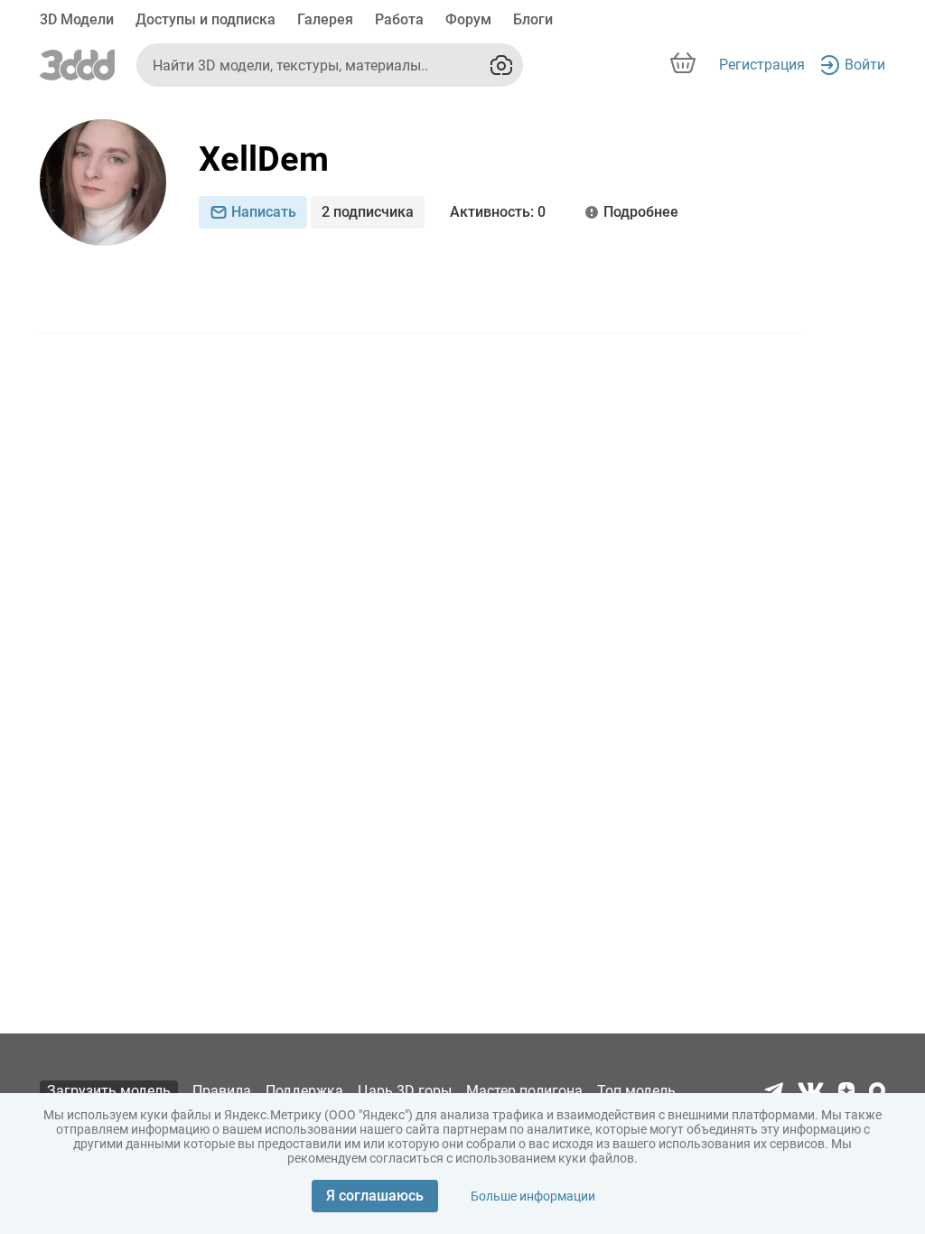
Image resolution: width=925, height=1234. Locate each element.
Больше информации (533, 1196)
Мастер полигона (524, 1090)
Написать (263, 211)
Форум (468, 19)
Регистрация (762, 64)
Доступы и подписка (205, 19)
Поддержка (304, 1090)
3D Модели (77, 19)
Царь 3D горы (405, 1090)
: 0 (498, 211)
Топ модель (636, 1090)
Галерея (325, 19)
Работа (399, 19)
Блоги (533, 19)
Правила (221, 1090)
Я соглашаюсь (375, 1195)
